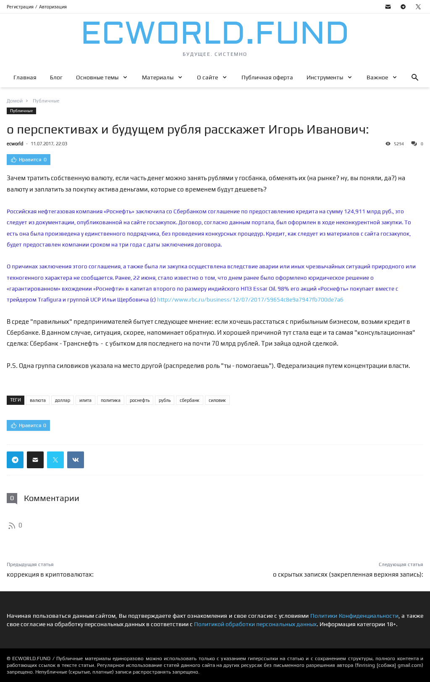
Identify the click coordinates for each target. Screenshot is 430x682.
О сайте (207, 77)
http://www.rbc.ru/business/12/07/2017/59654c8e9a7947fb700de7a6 (250, 299)
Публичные (21, 110)
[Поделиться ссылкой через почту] (35, 459)
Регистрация (20, 6)
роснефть (139, 400)
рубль (164, 400)
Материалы (157, 77)
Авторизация (53, 6)
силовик (217, 400)
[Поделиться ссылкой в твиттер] (55, 459)
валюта (38, 400)
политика (111, 400)
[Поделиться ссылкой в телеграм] (15, 459)
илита (85, 400)
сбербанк (189, 400)
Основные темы (97, 77)
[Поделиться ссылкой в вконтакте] (75, 459)
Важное (377, 77)
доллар (62, 400)
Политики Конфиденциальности (354, 615)
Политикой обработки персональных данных (255, 624)
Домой (15, 101)
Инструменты (325, 77)
